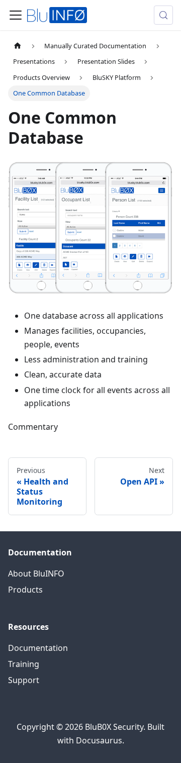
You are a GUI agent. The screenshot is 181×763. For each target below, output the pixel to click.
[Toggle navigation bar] (15, 15)
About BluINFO (36, 573)
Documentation (38, 647)
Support (23, 680)
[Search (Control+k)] (163, 15)
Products (25, 589)
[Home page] (17, 46)
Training (23, 664)
